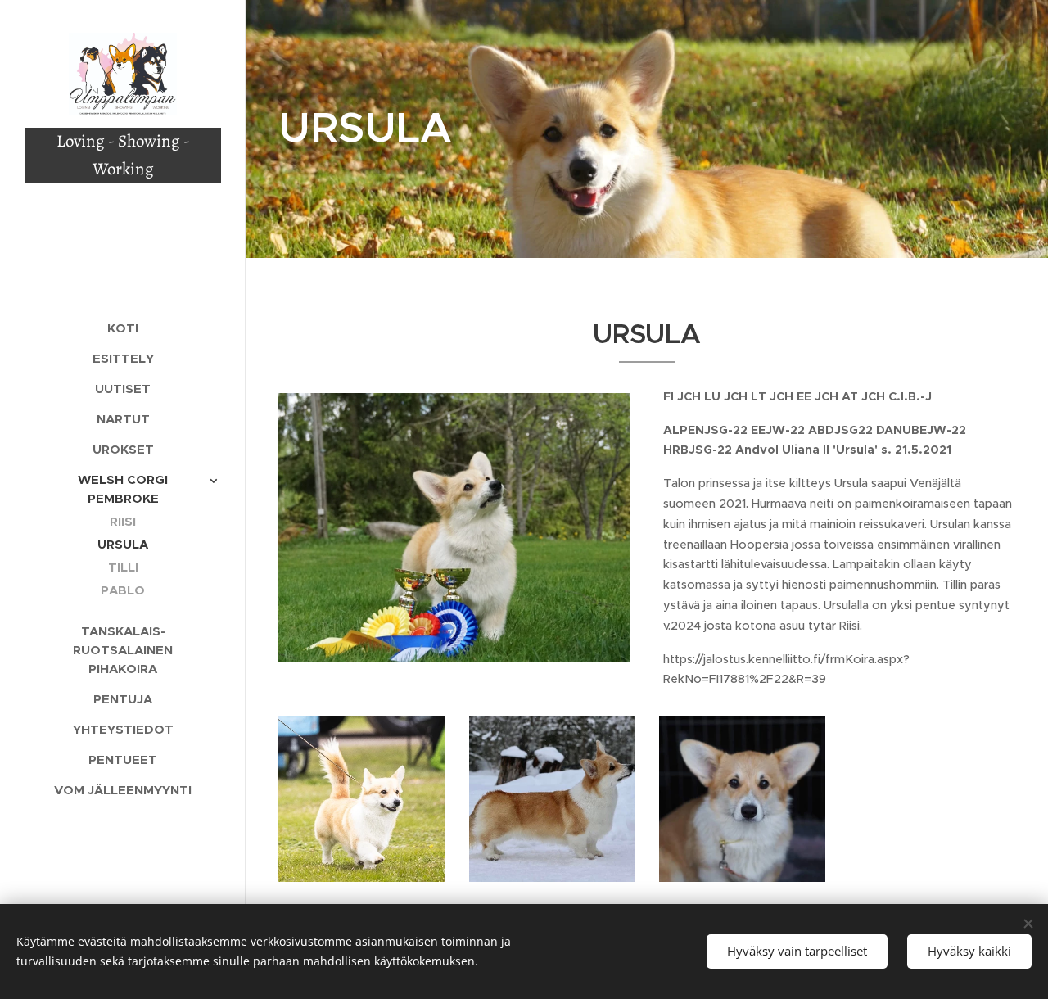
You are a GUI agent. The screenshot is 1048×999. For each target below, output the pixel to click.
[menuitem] (123, 328)
